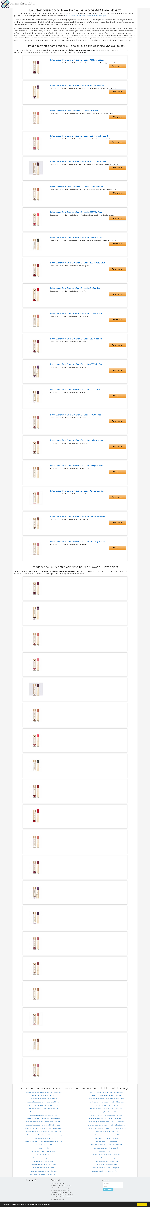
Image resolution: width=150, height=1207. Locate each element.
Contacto (28, 1184)
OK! (142, 1204)
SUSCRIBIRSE (108, 1189)
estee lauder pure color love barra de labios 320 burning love (86, 16)
